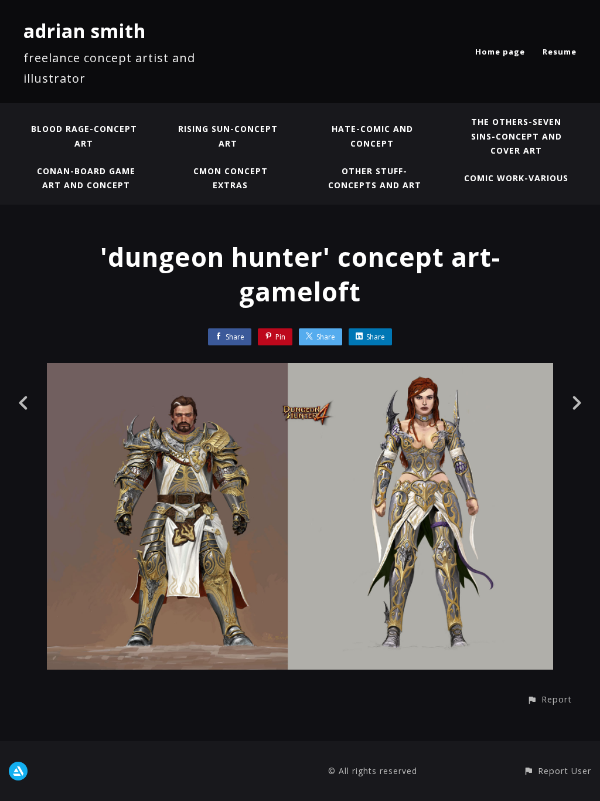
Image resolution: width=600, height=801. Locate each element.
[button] (549, 699)
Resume (560, 51)
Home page (500, 51)
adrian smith (84, 30)
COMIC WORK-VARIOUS (516, 178)
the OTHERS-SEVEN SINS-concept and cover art (516, 136)
